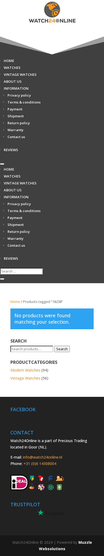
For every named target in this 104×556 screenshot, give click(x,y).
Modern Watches (25, 370)
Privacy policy (19, 95)
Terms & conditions (24, 102)
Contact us (16, 136)
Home (15, 301)
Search (62, 349)
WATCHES (12, 67)
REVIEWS (11, 149)
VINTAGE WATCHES (20, 74)
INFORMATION (16, 88)
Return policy (18, 123)
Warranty (15, 129)
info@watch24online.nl (42, 457)
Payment (14, 109)
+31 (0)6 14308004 (39, 463)
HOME (9, 60)
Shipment (15, 116)
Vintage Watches (25, 378)
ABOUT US (13, 81)
